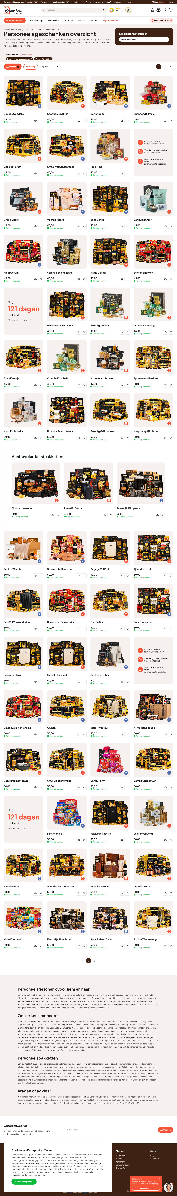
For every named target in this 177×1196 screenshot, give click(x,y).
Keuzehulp (31, 66)
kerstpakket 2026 (29, 1064)
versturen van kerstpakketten (103, 1097)
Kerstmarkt (68, 20)
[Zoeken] (105, 10)
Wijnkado (93, 20)
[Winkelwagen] (171, 10)
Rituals (81, 20)
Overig (38, 29)
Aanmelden (165, 1130)
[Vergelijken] (158, 10)
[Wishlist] (164, 10)
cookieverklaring (18, 1169)
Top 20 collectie (110, 20)
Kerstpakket (30, 29)
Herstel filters (26, 55)
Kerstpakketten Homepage (14, 29)
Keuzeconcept (36, 20)
